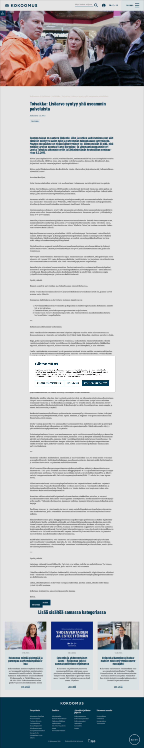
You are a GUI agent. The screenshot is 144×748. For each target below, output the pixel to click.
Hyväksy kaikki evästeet (95, 383)
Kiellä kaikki (73, 383)
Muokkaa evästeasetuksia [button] (49, 383)
